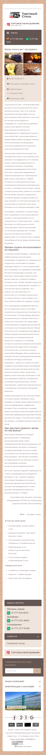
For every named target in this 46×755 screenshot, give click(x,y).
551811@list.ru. (31, 739)
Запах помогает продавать (20, 578)
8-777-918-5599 (19, 613)
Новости (12, 636)
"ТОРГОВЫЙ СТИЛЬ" (28, 730)
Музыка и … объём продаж (19, 574)
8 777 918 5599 (16, 39)
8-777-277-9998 (20, 628)
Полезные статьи (27, 84)
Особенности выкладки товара (22, 570)
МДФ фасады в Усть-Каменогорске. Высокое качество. (19, 550)
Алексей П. (20, 79)
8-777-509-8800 (20, 620)
